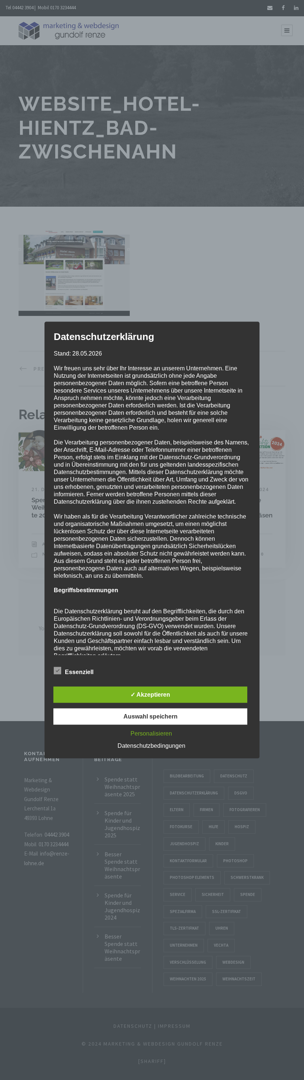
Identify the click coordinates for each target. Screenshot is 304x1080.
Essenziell (79, 672)
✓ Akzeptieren (150, 694)
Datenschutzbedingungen (151, 745)
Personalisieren (151, 733)
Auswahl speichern (150, 716)
